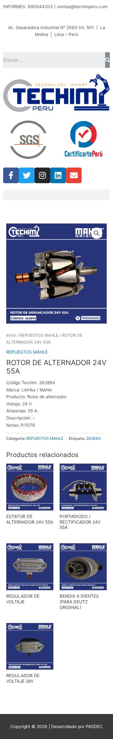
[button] (56, 195)
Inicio (11, 335)
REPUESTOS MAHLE (39, 335)
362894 (93, 438)
